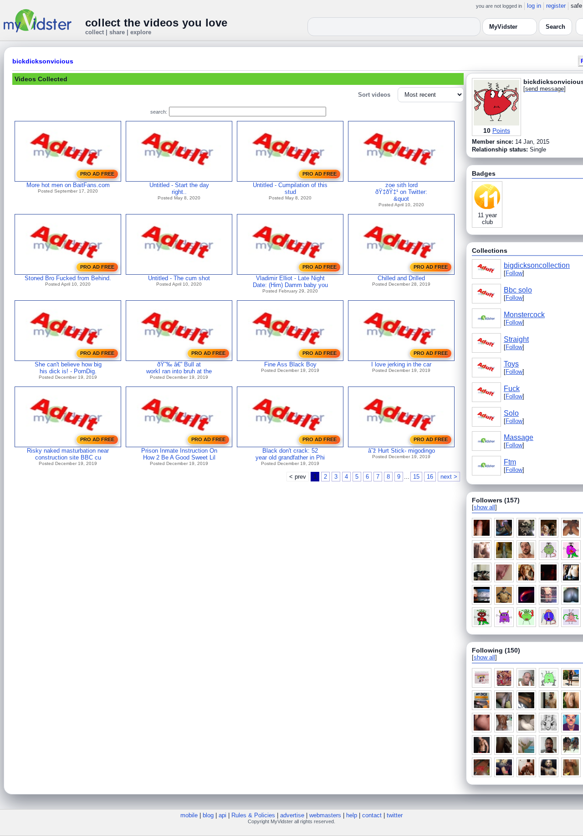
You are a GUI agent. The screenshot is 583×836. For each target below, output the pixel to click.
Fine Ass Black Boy (290, 364)
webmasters (325, 815)
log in (534, 5)
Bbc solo (518, 290)
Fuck (512, 388)
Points (501, 130)
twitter (395, 815)
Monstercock (524, 315)
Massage (518, 437)
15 (416, 476)
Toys (511, 364)
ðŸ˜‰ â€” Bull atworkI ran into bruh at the (179, 368)
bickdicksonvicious (42, 61)
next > (448, 476)
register (556, 5)
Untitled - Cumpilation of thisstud (290, 188)
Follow (514, 273)
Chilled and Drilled (401, 278)
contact (372, 815)
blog (208, 815)
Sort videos (374, 94)
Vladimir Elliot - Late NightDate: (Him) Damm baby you (290, 281)
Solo (511, 413)
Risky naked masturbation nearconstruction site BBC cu (68, 454)
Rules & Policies (253, 815)
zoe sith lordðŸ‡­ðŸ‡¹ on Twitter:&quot (401, 192)
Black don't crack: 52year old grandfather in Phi (290, 454)
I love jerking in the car (401, 364)
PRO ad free (97, 174)
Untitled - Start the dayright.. (179, 188)
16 (430, 476)
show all (484, 507)
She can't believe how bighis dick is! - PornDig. (68, 368)
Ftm (510, 462)
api (222, 815)
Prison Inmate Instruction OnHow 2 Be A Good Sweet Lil (179, 454)
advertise (292, 815)
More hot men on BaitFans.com (68, 185)
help (351, 815)
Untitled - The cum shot (179, 278)
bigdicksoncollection (537, 265)
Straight (516, 339)
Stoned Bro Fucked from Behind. (68, 278)
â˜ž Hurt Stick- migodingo (401, 450)
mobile (189, 815)
